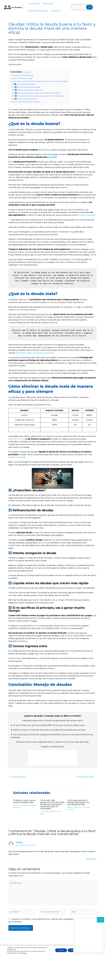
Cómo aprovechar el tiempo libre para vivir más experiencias (78, 802)
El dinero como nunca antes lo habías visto (24, 801)
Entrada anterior (18, 777)
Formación (33, 3)
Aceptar (61, 950)
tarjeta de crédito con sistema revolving (35, 353)
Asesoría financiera (37, 11)
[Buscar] (89, 7)
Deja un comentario (20, 805)
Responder (91, 859)
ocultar (27, 72)
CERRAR (100, 919)
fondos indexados (86, 215)
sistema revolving (16, 439)
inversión (52, 157)
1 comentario (45, 811)
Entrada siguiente (86, 777)
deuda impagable (17, 457)
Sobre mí (55, 11)
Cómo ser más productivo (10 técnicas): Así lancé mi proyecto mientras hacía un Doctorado (52, 804)
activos (42, 150)
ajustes (23, 953)
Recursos (48, 3)
